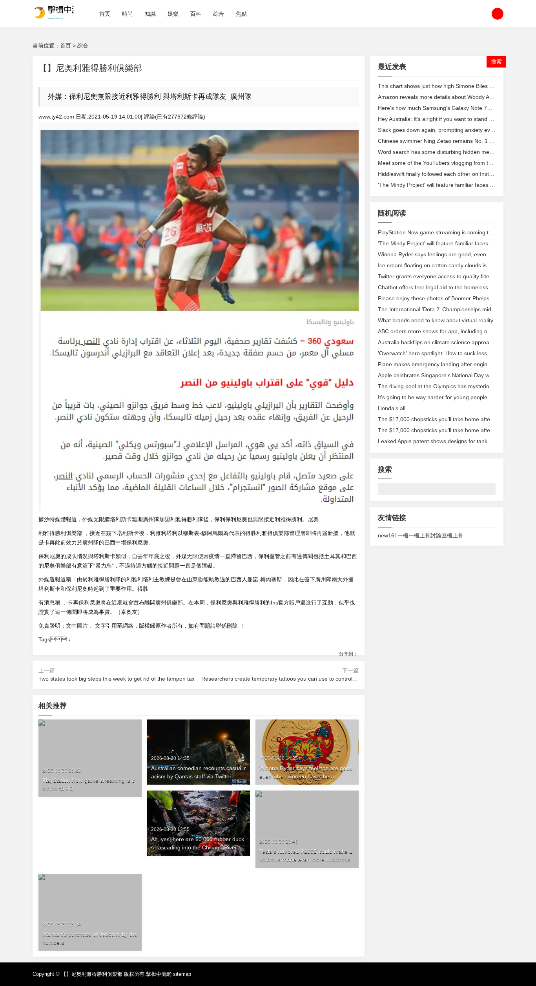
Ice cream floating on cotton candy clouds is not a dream (448, 265)
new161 (387, 535)
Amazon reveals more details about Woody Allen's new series (454, 97)
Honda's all (391, 408)
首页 (104, 14)
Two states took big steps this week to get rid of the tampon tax (116, 679)
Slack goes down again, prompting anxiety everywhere (445, 130)
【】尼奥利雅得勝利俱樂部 (91, 974)
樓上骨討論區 (430, 535)
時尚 (127, 14)
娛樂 (173, 14)
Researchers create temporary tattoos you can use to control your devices (293, 679)
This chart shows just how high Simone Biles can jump (445, 86)
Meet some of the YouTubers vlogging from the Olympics (448, 163)
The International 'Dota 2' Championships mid (434, 309)
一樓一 (405, 535)
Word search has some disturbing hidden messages (442, 152)
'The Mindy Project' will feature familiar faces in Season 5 (448, 185)
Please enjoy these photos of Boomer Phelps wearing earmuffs (456, 298)
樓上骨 (455, 535)
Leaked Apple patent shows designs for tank (432, 441)
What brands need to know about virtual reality (435, 320)
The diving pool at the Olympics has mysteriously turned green (455, 386)
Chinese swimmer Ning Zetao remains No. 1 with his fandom (453, 141)
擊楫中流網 (158, 974)
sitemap (182, 974)
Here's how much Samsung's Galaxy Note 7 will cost (443, 108)
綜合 (218, 14)
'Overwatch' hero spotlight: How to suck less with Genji (445, 353)
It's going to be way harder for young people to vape (442, 397)
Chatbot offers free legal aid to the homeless (433, 287)
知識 (150, 14)
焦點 (241, 14)
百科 (195, 14)
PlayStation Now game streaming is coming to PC (439, 232)
